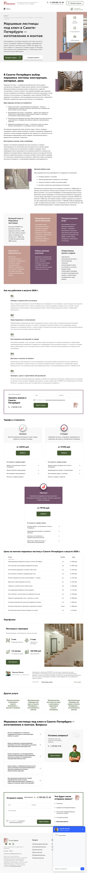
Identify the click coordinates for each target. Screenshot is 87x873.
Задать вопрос (41, 405)
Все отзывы (77, 682)
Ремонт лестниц (37, 852)
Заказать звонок (75, 3)
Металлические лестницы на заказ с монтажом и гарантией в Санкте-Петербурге (53, 704)
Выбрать (23, 453)
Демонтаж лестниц (38, 858)
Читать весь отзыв (46, 682)
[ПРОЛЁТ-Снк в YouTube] (6, 844)
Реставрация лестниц (38, 855)
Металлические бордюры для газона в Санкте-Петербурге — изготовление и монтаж (74, 704)
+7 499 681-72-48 (57, 2)
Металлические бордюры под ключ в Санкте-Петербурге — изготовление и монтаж (33, 704)
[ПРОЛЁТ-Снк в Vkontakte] (9, 844)
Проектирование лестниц (40, 844)
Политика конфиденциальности (13, 853)
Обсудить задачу (11, 57)
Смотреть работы (33, 57)
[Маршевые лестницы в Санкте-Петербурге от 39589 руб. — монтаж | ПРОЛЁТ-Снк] (10, 3)
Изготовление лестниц (39, 846)
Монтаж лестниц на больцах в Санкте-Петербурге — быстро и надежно (13, 704)
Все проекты (13, 662)
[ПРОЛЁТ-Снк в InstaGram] (13, 844)
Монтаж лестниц (37, 849)
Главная (6, 15)
